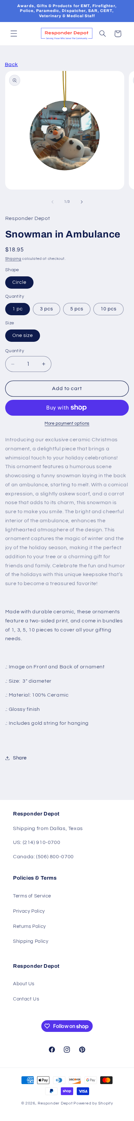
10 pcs (108, 308)
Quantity (14, 351)
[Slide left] (52, 202)
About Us (23, 983)
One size (22, 335)
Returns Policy (29, 926)
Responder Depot (55, 1103)
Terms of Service (32, 896)
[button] (13, 33)
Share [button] (20, 758)
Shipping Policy (30, 941)
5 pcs (76, 308)
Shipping (13, 258)
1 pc (17, 308)
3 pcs (46, 308)
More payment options (67, 424)
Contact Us (26, 999)
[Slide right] (81, 202)
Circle (19, 282)
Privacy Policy (29, 911)
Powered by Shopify (93, 1103)
